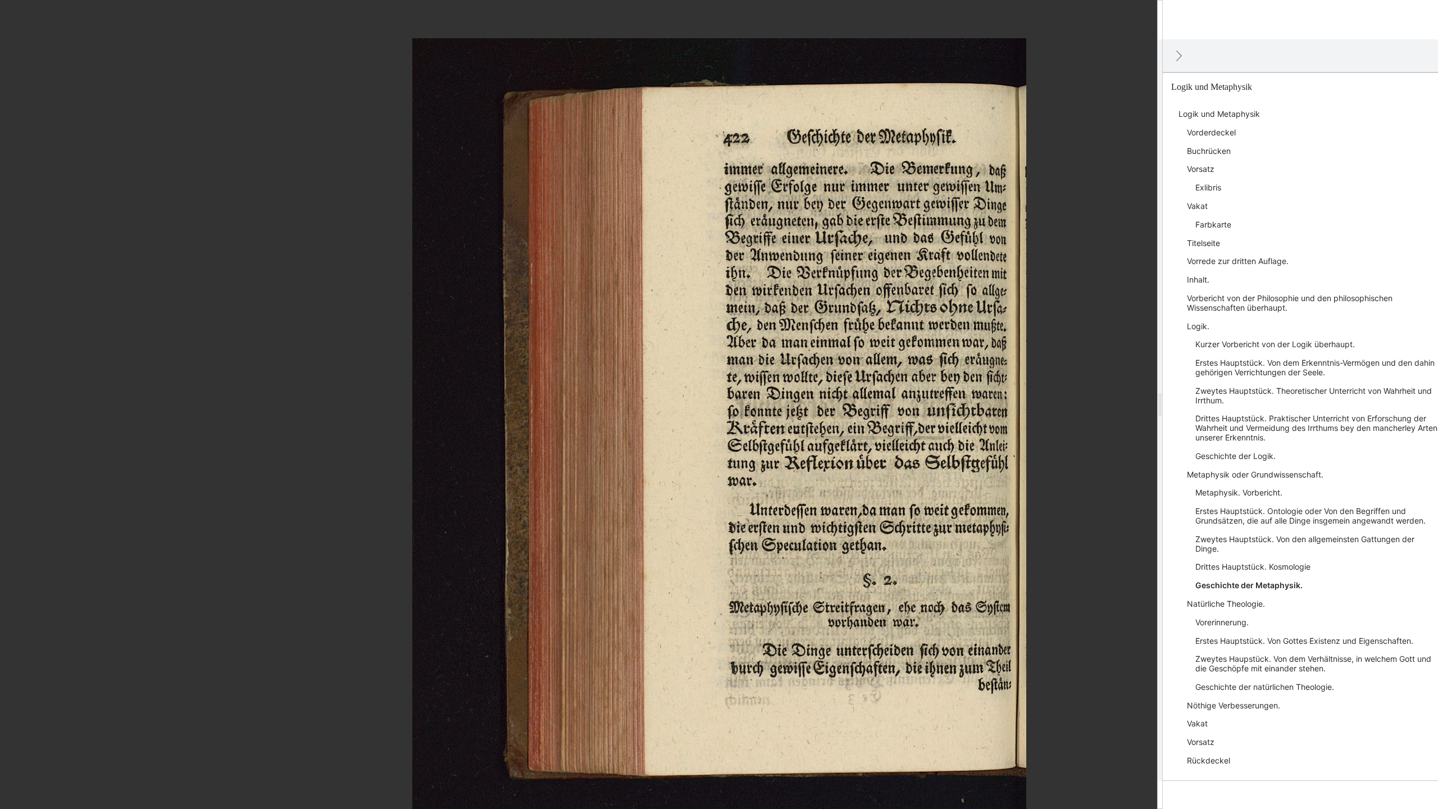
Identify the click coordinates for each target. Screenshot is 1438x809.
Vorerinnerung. (1222, 622)
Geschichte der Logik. (1235, 456)
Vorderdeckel (1211, 132)
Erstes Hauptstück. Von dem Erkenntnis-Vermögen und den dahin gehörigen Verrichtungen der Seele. (1315, 367)
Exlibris (1208, 187)
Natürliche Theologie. (1226, 603)
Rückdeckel (1208, 760)
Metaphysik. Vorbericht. (1238, 492)
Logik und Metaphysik (1219, 114)
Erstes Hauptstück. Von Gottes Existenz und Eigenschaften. (1304, 641)
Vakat (1197, 206)
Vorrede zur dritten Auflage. (1238, 261)
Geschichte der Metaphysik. (1249, 585)
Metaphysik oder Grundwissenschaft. (1255, 474)
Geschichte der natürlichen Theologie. (1264, 687)
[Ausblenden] (1179, 55)
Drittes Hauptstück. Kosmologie (1252, 566)
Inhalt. (1198, 279)
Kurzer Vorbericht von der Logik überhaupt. (1275, 344)
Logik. (1198, 326)
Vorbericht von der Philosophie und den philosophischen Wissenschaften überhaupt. (1290, 302)
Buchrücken (1209, 151)
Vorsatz (1200, 169)
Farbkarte (1213, 224)
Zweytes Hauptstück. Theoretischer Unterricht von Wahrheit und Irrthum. (1313, 395)
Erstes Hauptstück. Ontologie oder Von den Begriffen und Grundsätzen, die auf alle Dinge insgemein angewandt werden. (1310, 515)
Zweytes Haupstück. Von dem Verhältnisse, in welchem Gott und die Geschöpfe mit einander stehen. (1313, 663)
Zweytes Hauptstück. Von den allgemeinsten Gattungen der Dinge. (1304, 543)
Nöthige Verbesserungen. (1233, 705)
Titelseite (1203, 243)
